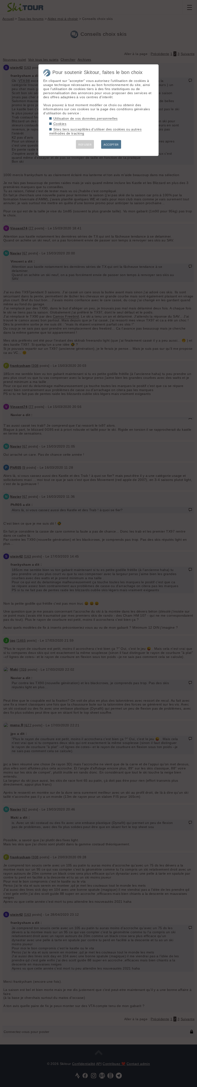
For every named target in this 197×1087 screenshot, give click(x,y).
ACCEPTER (111, 144)
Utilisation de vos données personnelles (85, 118)
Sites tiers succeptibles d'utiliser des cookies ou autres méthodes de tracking (95, 131)
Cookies (59, 124)
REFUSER (85, 144)
